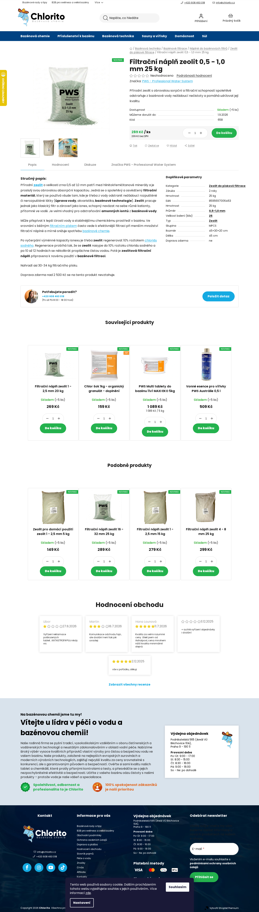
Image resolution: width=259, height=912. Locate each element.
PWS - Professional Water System (167, 81)
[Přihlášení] (211, 18)
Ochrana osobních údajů (92, 839)
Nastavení (81, 903)
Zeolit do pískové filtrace (227, 186)
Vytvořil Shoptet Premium (224, 908)
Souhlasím (177, 887)
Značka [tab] (143, 164)
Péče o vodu (84, 858)
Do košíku (224, 133)
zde (88, 893)
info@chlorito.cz (225, 2)
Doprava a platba (87, 844)
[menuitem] (35, 36)
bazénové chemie (95, 231)
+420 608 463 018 (194, 2)
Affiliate (81, 872)
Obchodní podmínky (89, 835)
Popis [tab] (32, 164)
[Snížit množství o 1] (189, 133)
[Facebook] (27, 867)
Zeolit (213, 221)
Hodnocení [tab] (60, 164)
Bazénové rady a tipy (34, 2)
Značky (81, 862)
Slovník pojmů (85, 853)
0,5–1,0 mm (217, 211)
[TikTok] (62, 867)
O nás (80, 867)
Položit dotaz (218, 296)
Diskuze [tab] (90, 164)
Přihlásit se (204, 877)
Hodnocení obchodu (89, 849)
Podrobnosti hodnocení (194, 76)
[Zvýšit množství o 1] (201, 133)
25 (210, 216)
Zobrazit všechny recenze (129, 684)
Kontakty (82, 876)
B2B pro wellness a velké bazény (70, 2)
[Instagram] (39, 867)
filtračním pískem (63, 226)
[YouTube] (50, 867)
